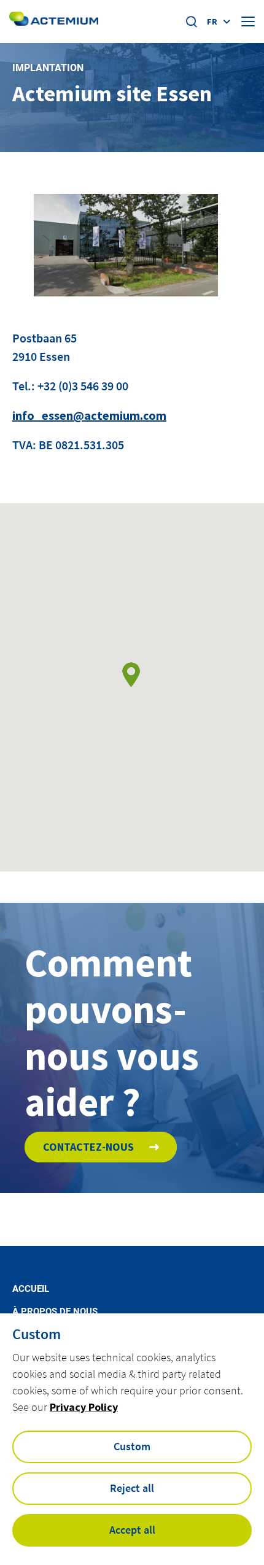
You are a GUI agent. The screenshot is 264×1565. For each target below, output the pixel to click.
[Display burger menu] (248, 21)
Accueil (30, 1289)
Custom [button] (132, 1446)
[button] (131, 674)
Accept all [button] (132, 1530)
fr (212, 21)
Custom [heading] (36, 1334)
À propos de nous (55, 1312)
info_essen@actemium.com (89, 415)
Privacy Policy (84, 1407)
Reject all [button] (132, 1488)
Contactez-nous (88, 1147)
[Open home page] (53, 21)
